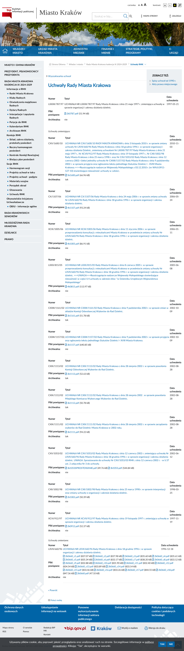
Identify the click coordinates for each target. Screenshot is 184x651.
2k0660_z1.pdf (72, 556)
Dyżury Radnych (18, 110)
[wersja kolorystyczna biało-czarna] (170, 5)
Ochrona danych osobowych (13, 609)
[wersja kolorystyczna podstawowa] (165, 5)
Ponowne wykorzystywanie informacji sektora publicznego (88, 613)
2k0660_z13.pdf (85, 566)
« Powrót (52, 590)
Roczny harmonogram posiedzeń (20, 149)
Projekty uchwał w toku (22, 172)
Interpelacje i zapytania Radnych (21, 116)
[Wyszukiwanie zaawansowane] (130, 16)
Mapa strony (8, 628)
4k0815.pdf (73, 287)
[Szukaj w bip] (126, 16)
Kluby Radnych (17, 98)
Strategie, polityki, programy (139, 51)
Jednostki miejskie (80, 51)
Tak (162, 644)
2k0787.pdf (72, 114)
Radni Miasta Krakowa (21, 93)
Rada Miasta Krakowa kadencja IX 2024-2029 (18, 83)
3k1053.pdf (116, 468)
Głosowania (15, 190)
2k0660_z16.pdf (104, 570)
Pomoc (26, 632)
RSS (4, 632)
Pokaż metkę (56, 600)
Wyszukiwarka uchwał (59, 76)
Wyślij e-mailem (129, 628)
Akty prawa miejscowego (164, 84)
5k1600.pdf (73, 175)
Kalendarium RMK (19, 126)
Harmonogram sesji (19, 168)
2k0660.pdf (83, 573)
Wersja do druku (156, 628)
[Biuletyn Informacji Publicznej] (75, 630)
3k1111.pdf (73, 432)
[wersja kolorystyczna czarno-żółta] (175, 5)
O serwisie (27, 628)
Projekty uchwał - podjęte (23, 177)
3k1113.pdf (73, 374)
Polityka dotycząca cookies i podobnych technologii (163, 611)
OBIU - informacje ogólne (23, 206)
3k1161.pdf (73, 316)
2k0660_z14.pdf (116, 566)
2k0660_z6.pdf (102, 560)
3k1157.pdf (73, 345)
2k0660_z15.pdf (73, 570)
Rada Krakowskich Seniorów (16, 215)
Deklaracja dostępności (128, 607)
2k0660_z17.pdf (135, 570)
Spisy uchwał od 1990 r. (164, 81)
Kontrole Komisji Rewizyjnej (24, 155)
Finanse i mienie (107, 51)
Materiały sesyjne (18, 181)
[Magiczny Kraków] (101, 630)
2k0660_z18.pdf (166, 570)
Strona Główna (58, 64)
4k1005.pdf (73, 244)
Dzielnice (10, 233)
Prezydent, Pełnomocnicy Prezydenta (21, 73)
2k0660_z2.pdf (102, 556)
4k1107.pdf (73, 208)
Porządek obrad (17, 185)
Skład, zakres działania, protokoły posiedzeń (21, 141)
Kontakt (47, 635)
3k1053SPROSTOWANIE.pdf (82, 468)
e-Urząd (173, 51)
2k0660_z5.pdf (72, 560)
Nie (171, 644)
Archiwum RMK (17, 131)
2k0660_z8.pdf (161, 560)
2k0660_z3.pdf (132, 556)
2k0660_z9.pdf (72, 563)
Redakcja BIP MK (49, 629)
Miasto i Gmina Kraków (19, 65)
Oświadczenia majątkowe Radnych (23, 104)
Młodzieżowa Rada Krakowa (16, 224)
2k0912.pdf (73, 526)
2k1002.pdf (73, 497)
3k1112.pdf (73, 403)
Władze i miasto (19, 51)
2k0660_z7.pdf (132, 560)
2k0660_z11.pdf (133, 563)
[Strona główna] (6, 51)
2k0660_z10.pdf (102, 563)
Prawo (9, 239)
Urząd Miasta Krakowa (47, 51)
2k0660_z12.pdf (165, 563)
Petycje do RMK (18, 122)
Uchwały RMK (17, 194)
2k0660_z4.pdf (161, 556)
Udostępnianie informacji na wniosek (53, 609)
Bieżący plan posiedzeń (21, 159)
